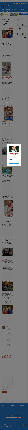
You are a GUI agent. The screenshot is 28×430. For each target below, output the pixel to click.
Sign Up (14, 163)
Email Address (10, 159)
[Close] (20, 145)
